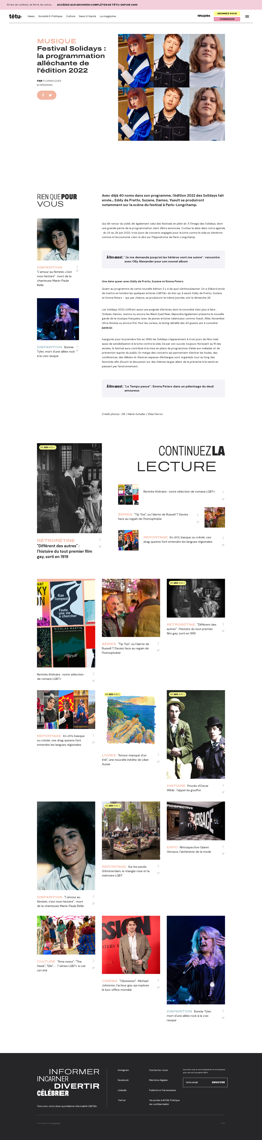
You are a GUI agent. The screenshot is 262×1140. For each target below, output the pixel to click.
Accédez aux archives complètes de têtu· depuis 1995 (97, 4)
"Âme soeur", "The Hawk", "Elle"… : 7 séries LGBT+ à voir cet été (61, 966)
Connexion (227, 19)
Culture (70, 16)
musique (56, 41)
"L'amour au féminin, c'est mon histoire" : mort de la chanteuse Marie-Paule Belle (60, 901)
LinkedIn (122, 1090)
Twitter (122, 1100)
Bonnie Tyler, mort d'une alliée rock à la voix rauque (56, 351)
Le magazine (108, 16)
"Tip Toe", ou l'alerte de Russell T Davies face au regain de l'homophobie (125, 648)
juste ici (107, 327)
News (31, 16)
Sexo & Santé (87, 16)
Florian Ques (52, 81)
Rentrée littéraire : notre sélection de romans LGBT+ (179, 491)
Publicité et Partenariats (162, 1090)
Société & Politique (50, 16)
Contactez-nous (158, 1070)
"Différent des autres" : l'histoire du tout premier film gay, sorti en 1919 (64, 551)
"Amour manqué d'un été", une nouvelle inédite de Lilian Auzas (125, 759)
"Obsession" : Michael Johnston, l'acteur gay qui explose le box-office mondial (125, 985)
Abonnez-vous (227, 13)
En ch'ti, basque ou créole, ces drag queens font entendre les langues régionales (61, 740)
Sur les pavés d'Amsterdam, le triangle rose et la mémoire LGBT (125, 871)
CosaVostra (55, 1123)
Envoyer (218, 1082)
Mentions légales (158, 1080)
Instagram (123, 1070)
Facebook (123, 1080)
